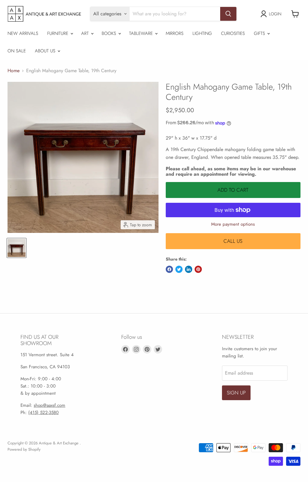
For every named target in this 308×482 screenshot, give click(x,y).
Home (14, 70)
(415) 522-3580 (43, 412)
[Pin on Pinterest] (198, 269)
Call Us (232, 241)
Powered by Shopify (24, 449)
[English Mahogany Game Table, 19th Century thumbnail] (16, 248)
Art (85, 33)
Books (110, 33)
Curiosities (233, 33)
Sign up (236, 392)
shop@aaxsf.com (49, 405)
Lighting (202, 33)
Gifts (260, 33)
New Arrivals (23, 33)
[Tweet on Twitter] (179, 269)
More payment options (233, 224)
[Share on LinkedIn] (188, 269)
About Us (46, 51)
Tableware (141, 33)
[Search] (228, 14)
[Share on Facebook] (169, 269)
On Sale (17, 51)
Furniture (58, 33)
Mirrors (174, 33)
